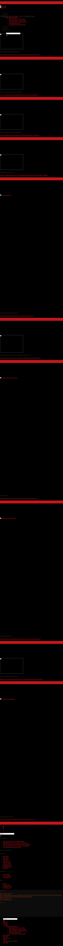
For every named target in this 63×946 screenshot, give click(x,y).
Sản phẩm (5, 925)
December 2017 (7, 865)
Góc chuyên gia (6, 29)
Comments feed (7, 886)
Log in (4, 883)
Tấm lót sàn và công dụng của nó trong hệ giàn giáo (16, 844)
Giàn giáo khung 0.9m (15, 23)
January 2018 (6, 864)
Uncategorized (7, 877)
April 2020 (6, 856)
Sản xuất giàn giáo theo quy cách (12, 847)
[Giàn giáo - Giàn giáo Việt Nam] (3, 6)
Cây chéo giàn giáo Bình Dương (17, 25)
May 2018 (5, 858)
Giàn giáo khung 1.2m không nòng (18, 22)
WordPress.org (7, 888)
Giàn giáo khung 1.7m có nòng (17, 19)
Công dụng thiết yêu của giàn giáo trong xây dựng (16, 846)
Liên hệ (5, 30)
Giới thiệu (5, 14)
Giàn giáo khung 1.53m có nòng (17, 20)
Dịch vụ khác (6, 26)
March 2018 (6, 861)
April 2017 (6, 868)
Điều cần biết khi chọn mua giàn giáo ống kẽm (15, 843)
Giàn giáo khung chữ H (12, 926)
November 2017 (7, 867)
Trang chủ (5, 13)
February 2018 (7, 862)
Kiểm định (5, 27)
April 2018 (6, 859)
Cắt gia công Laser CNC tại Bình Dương (13, 841)
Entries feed (6, 885)
